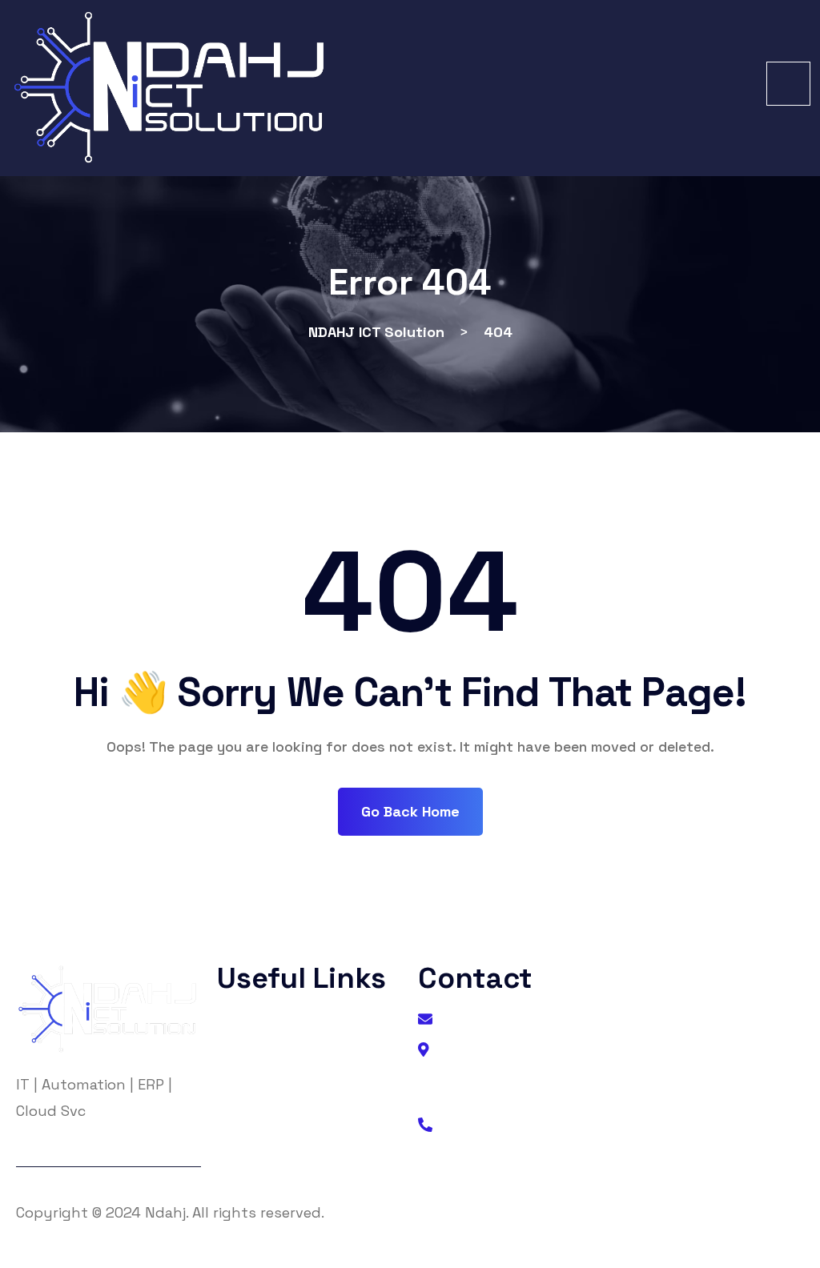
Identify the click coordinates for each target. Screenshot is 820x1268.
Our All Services (284, 1150)
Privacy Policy (280, 1054)
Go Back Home (410, 811)
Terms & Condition (295, 1086)
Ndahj (165, 1212)
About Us (264, 1022)
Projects (260, 1118)
